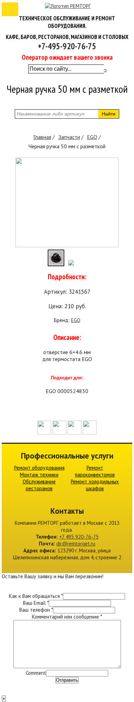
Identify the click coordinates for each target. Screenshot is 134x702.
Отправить (67, 680)
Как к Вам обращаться (36, 596)
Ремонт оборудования (39, 467)
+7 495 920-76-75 (79, 536)
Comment (36, 673)
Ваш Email (36, 603)
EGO (92, 136)
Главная (42, 136)
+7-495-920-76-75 (67, 46)
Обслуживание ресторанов (39, 485)
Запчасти (69, 136)
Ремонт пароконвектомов (95, 471)
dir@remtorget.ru (75, 543)
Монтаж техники (39, 474)
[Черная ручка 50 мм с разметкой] (67, 245)
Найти (108, 114)
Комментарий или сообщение (67, 616)
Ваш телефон (36, 609)
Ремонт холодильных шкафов (95, 485)
